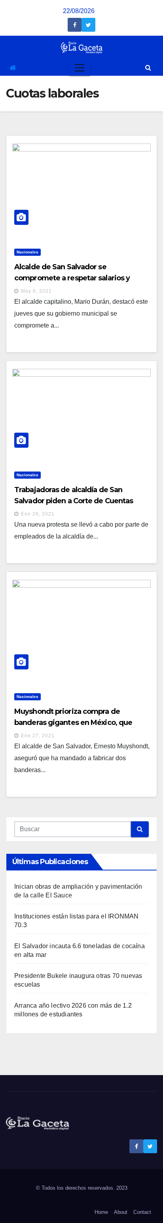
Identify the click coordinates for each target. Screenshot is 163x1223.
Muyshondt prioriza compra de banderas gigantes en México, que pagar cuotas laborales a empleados (75, 722)
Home (101, 1212)
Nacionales (27, 252)
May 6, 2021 (36, 291)
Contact (142, 1212)
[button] (148, 67)
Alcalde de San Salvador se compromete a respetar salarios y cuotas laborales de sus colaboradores (79, 278)
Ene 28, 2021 (38, 514)
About (120, 1212)
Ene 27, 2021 (38, 735)
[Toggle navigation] (79, 68)
